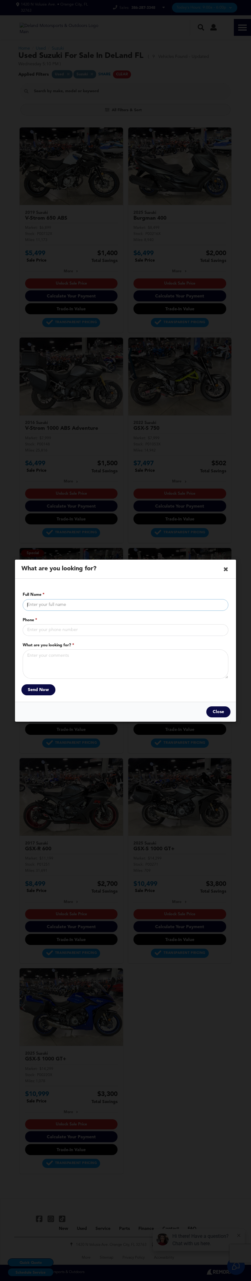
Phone (30, 620)
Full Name (33, 595)
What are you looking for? (48, 645)
